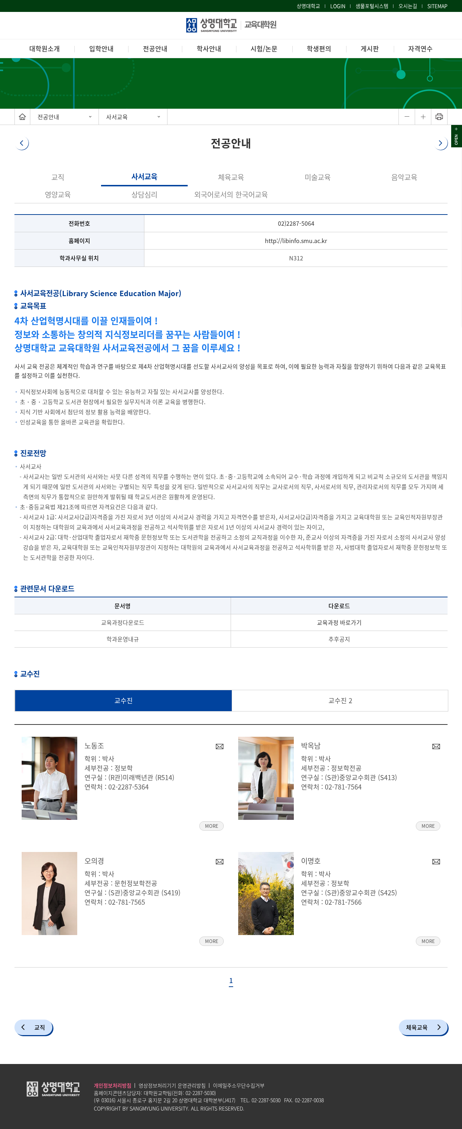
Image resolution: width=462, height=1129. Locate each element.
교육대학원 (260, 24)
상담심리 (144, 194)
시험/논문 (264, 48)
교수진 (123, 700)
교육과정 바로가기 (339, 622)
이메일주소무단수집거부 (239, 1085)
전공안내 (155, 48)
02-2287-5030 (200, 1092)
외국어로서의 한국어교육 (231, 194)
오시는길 (407, 5)
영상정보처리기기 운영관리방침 (172, 1085)
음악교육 (404, 177)
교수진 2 (340, 700)
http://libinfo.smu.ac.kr (296, 240)
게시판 (370, 48)
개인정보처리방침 (112, 1085)
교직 (57, 177)
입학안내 (101, 48)
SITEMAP (437, 5)
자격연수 (420, 48)
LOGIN (337, 5)
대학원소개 (44, 48)
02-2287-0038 (309, 1100)
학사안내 (209, 48)
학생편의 (319, 48)
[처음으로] (22, 117)
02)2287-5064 (296, 223)
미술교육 (318, 177)
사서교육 (117, 116)
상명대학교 (308, 5)
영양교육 (58, 194)
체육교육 (231, 177)
